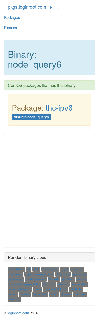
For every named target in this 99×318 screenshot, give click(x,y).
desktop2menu (36, 279)
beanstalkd (16, 269)
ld (29, 269)
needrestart (79, 284)
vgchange (15, 274)
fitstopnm (63, 274)
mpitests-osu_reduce (39, 274)
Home (55, 7)
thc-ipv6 (59, 107)
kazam (82, 279)
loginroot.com (18, 312)
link (36, 269)
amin (38, 289)
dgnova (66, 294)
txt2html (80, 294)
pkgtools (76, 289)
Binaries (10, 27)
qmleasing (15, 279)
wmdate (14, 299)
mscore (63, 284)
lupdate (25, 294)
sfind (54, 294)
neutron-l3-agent (19, 289)
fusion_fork (50, 269)
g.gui (65, 269)
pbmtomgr (79, 274)
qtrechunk (40, 294)
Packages (12, 17)
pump (12, 294)
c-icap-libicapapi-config (24, 284)
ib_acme (77, 269)
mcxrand (48, 284)
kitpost (53, 279)
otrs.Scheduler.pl (55, 289)
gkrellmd (67, 279)
